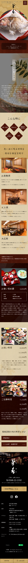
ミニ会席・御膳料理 (10, 444)
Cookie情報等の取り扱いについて (14, 551)
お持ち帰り (22, 560)
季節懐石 (6, 438)
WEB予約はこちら (11, 489)
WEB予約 (6, 560)
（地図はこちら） (13, 512)
